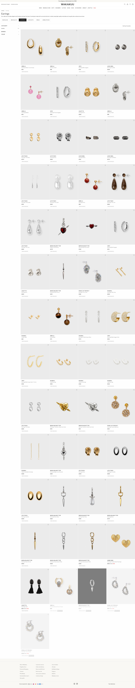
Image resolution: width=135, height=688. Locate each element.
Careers (21, 671)
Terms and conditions (41, 673)
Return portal (39, 671)
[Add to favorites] (48, 30)
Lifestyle (90, 8)
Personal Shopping (24, 669)
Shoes (68, 8)
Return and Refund (40, 669)
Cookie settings (39, 676)
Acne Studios (55, 664)
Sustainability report (24, 676)
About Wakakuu (23, 664)
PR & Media (22, 673)
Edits (53, 8)
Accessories (78, 8)
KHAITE (53, 673)
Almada (53, 667)
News (40, 8)
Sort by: (124, 26)
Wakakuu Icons (46, 8)
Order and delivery (40, 667)
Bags (72, 8)
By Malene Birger (55, 669)
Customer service (14, 4)
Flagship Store (23, 667)
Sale (95, 8)
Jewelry (84, 8)
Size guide (22, 678)
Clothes (64, 8)
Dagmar (54, 671)
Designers (58, 8)
